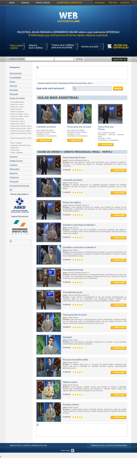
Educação (14, 94)
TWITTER (112, 3)
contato (125, 3)
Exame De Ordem (17, 98)
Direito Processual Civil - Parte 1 (21, 126)
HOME (12, 3)
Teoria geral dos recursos (79, 127)
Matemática (15, 169)
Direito (12, 81)
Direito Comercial (16, 109)
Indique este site (39, 446)
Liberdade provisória (46, 127)
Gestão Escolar (16, 161)
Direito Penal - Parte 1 (18, 121)
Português (14, 181)
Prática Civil (14, 148)
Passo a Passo (43, 3)
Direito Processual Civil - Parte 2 (21, 128)
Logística (13, 165)
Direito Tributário (16, 143)
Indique (25, 3)
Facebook (99, 3)
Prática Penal (15, 150)
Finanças (13, 156)
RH (11, 190)
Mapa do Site (15, 446)
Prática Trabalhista (17, 152)
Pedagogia (14, 177)
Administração (16, 73)
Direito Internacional (17, 119)
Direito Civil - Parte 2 (17, 107)
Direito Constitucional (17, 111)
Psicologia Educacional (19, 185)
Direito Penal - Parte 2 (18, 123)
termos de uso (97, 446)
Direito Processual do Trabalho (21, 131)
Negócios (14, 173)
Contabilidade (15, 77)
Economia (14, 90)
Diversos (13, 86)
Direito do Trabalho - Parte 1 (20, 114)
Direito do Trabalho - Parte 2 (20, 116)
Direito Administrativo (17, 102)
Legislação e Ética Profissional (20, 145)
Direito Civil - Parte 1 (17, 104)
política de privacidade (116, 446)
